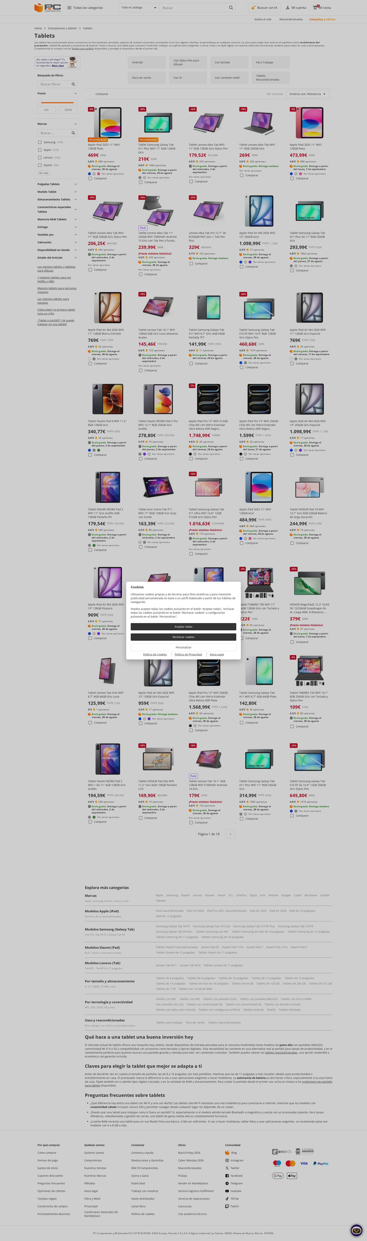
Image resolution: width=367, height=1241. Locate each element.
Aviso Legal (217, 654)
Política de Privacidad (188, 654)
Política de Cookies (155, 654)
